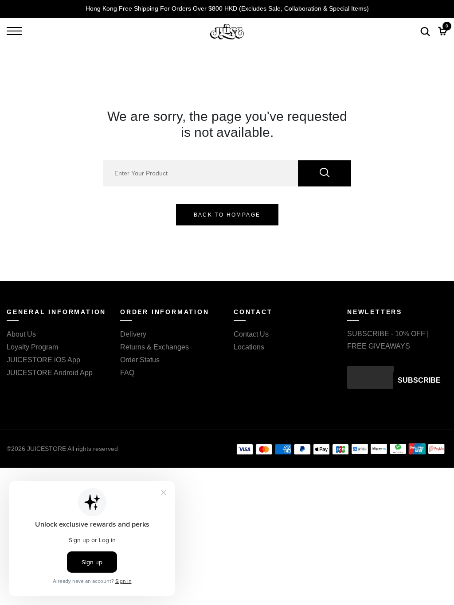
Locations (249, 347)
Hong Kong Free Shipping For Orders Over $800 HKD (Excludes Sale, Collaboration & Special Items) (227, 8)
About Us (21, 334)
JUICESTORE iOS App (43, 360)
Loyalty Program (32, 347)
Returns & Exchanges (154, 347)
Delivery (133, 334)
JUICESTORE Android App (50, 372)
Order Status (140, 360)
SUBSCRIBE (419, 380)
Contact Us (251, 334)
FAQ (127, 372)
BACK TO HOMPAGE (227, 215)
